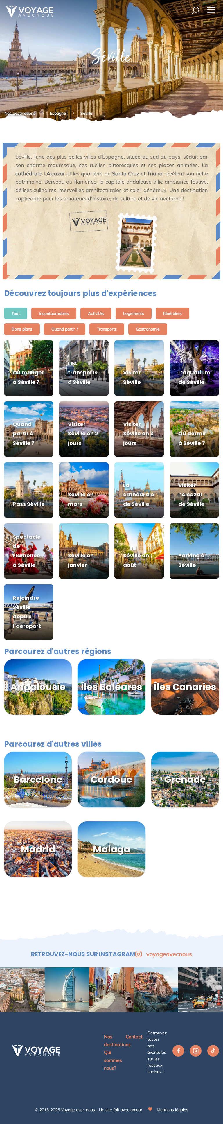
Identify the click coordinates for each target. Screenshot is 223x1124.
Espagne (58, 113)
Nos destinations (19, 113)
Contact (134, 1036)
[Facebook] (178, 1052)
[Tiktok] (213, 1052)
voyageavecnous (169, 954)
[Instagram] (196, 1052)
